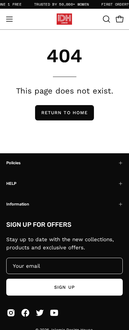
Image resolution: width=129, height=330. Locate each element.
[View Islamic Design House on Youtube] (54, 312)
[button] (105, 19)
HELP (11, 183)
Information (17, 204)
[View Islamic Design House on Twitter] (39, 312)
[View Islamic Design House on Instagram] (11, 312)
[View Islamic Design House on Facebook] (25, 312)
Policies (13, 162)
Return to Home (64, 112)
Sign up (64, 287)
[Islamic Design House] (64, 19)
